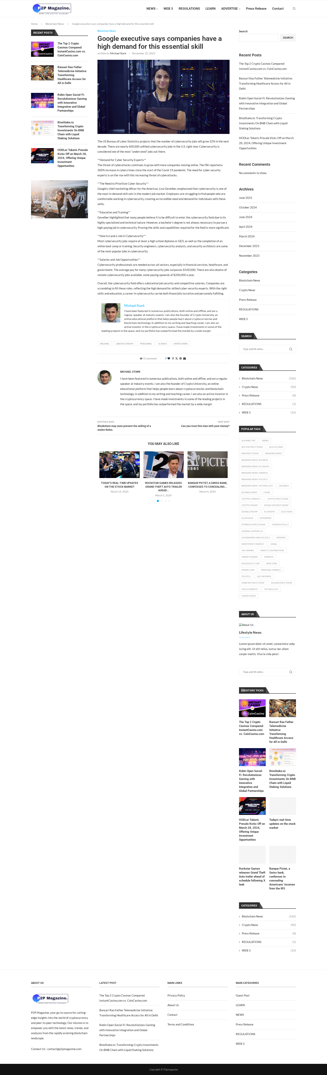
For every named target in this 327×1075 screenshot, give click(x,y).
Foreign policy (280, 524)
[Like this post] (168, 358)
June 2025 (245, 197)
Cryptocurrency (251, 498)
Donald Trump (249, 511)
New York (271, 563)
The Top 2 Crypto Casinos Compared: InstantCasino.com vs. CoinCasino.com (251, 728)
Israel (274, 544)
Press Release (256, 8)
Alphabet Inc (248, 440)
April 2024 (245, 226)
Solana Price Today (281, 582)
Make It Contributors (272, 550)
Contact (278, 8)
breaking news (273, 453)
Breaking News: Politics (254, 479)
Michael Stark (118, 53)
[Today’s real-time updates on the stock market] (119, 464)
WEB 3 (168, 8)
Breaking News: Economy (255, 466)
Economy (269, 511)
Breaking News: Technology (257, 485)
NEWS (150, 8)
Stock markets (249, 589)
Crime (267, 492)
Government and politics (255, 537)
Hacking (104, 343)
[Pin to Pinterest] (180, 358)
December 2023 (249, 246)
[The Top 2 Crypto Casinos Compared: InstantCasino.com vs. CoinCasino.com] (252, 708)
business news (249, 492)
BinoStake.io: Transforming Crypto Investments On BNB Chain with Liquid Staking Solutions (263, 123)
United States (180, 343)
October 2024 (248, 207)
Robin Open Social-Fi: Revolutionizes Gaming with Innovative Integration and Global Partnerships (267, 103)
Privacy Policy (176, 995)
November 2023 (249, 255)
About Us (173, 1005)
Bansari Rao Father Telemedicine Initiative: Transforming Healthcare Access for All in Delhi (266, 83)
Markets (268, 557)
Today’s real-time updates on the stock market (282, 823)
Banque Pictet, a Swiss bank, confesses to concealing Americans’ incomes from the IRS (282, 878)
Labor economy (125, 343)
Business (284, 485)
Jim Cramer (247, 550)
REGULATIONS (189, 8)
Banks (265, 440)
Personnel (146, 343)
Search (243, 31)
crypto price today (278, 498)
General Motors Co (252, 531)
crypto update (249, 505)
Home (34, 23)
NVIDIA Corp (248, 570)
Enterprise (265, 518)
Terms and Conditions (180, 1024)
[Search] (294, 8)
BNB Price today (250, 453)
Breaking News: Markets (254, 473)
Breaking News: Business (254, 460)
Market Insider (249, 557)
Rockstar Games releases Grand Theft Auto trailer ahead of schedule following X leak (252, 876)
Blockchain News (55, 23)
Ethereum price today (253, 524)
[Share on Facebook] (173, 358)
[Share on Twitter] (176, 358)
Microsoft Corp (250, 563)
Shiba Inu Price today (253, 582)
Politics (246, 576)
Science (162, 343)
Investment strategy (252, 544)
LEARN (211, 8)
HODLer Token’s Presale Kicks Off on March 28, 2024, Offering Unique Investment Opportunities (266, 143)
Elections (286, 511)
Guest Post (243, 995)
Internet (281, 537)
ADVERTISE (229, 8)
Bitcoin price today (252, 447)
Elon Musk (247, 518)
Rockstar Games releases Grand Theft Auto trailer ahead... (163, 486)
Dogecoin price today (276, 505)
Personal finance (271, 570)
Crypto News (247, 290)
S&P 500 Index (264, 576)
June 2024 (245, 217)
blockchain (276, 447)
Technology (271, 589)
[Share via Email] (184, 358)
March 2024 (247, 236)
